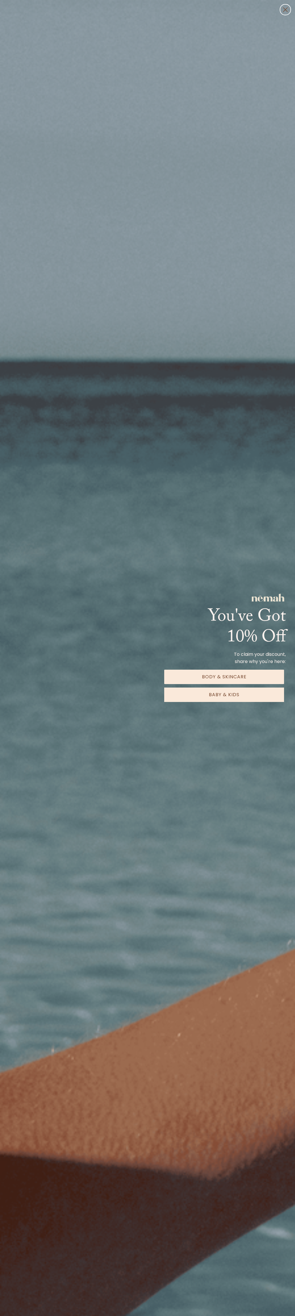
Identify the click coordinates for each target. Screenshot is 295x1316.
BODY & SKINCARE (224, 676)
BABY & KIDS (224, 694)
